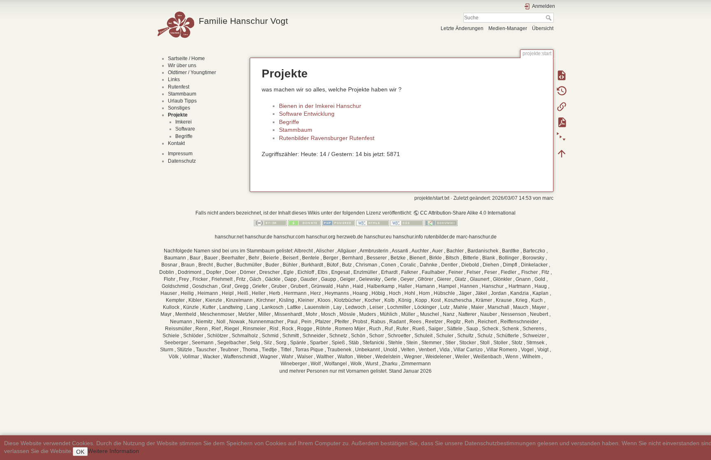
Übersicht (542, 28)
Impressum (180, 153)
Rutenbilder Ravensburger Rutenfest (326, 138)
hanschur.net (229, 237)
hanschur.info (408, 237)
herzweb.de (350, 237)
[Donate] (304, 223)
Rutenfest (178, 87)
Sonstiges (179, 108)
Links (174, 79)
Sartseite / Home (186, 58)
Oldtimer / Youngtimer (192, 72)
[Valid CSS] (406, 223)
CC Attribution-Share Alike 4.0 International (468, 213)
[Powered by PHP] (338, 223)
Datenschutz (182, 161)
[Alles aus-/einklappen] (561, 137)
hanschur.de (258, 237)
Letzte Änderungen (462, 28)
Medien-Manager (507, 28)
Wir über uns (182, 65)
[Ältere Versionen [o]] (561, 90)
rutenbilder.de (439, 237)
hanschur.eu (378, 237)
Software (185, 129)
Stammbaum (182, 94)
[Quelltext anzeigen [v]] (561, 75)
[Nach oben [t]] (561, 153)
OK (80, 451)
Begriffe (184, 136)
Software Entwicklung (307, 113)
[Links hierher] (561, 106)
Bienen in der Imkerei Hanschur (320, 106)
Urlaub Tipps (182, 101)
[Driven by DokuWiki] (441, 223)
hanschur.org (320, 237)
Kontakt (176, 143)
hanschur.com (289, 237)
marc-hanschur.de (476, 237)
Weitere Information (113, 451)
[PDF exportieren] (561, 122)
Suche (549, 18)
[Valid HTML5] (372, 223)
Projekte (178, 115)
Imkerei (183, 122)
